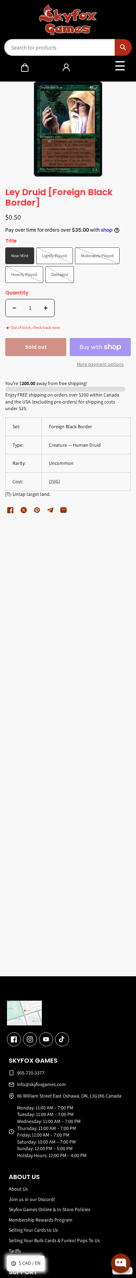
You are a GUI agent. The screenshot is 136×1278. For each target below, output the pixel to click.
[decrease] (14, 308)
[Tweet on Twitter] (23, 510)
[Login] (66, 68)
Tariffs (15, 1251)
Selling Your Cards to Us (33, 1230)
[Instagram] (30, 1039)
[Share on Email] (63, 510)
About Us (18, 1189)
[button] (25, 68)
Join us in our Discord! (32, 1199)
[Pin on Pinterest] (37, 510)
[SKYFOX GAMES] (68, 20)
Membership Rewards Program (41, 1220)
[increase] (45, 308)
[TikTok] (62, 1039)
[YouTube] (46, 1039)
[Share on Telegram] (50, 510)
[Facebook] (14, 1039)
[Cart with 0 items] (25, 68)
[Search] (123, 47)
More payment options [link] (100, 364)
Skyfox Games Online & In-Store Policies (49, 1209)
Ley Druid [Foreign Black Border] (59, 198)
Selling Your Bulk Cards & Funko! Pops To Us (54, 1240)
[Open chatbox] (120, 1263)
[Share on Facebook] (10, 510)
